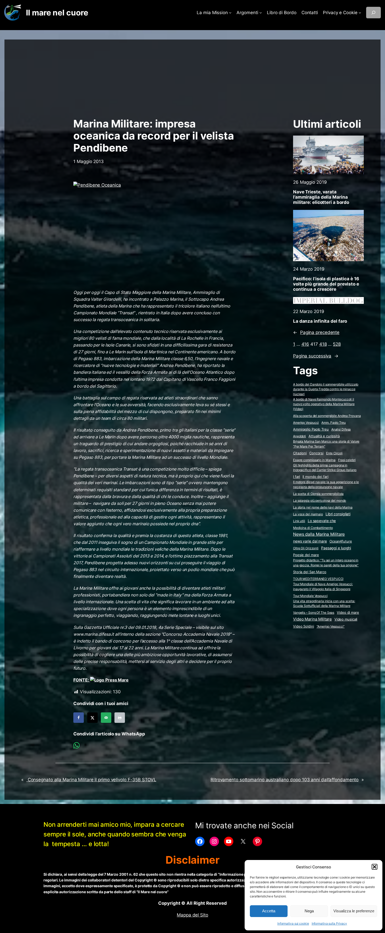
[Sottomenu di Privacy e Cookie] (360, 12)
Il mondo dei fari (315, 477)
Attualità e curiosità (324, 436)
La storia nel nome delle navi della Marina (323, 507)
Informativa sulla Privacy (329, 923)
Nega (309, 911)
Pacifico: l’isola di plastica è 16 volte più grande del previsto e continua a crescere (326, 284)
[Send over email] (106, 717)
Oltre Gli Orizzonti (305, 548)
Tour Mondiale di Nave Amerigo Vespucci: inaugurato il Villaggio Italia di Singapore (323, 586)
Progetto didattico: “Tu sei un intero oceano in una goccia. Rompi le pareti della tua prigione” (326, 562)
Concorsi (316, 453)
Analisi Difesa (341, 429)
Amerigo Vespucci (306, 422)
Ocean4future (340, 541)
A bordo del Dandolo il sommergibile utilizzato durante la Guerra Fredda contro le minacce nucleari (325, 389)
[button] (374, 866)
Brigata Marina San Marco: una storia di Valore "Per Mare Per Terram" (326, 443)
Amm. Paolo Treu (333, 422)
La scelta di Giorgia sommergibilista (318, 494)
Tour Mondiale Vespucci (310, 596)
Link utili (299, 521)
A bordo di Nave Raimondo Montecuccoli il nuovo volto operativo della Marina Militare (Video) (324, 404)
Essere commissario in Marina (314, 460)
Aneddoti (299, 436)
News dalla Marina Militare (319, 534)
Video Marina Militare (312, 619)
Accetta (268, 911)
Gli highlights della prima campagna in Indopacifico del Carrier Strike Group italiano (324, 467)
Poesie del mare (306, 555)
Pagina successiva (315, 356)
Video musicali (346, 619)
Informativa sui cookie (293, 923)
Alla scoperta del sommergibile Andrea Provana (327, 416)
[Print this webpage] (119, 717)
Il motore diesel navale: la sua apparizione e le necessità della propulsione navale (326, 484)
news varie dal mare (310, 541)
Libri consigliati (338, 514)
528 (337, 344)
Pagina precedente (316, 332)
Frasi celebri (347, 460)
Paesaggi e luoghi (336, 548)
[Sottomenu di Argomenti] (260, 12)
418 (323, 344)
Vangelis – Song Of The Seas (313, 612)
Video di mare (348, 612)
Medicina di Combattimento (313, 528)
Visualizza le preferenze (353, 911)
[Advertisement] (192, 76)
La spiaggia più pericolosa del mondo (319, 500)
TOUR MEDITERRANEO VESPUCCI (318, 579)
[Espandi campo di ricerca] (373, 12)
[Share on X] (92, 717)
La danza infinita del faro (320, 321)
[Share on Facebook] (78, 717)
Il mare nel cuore (57, 12)
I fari (296, 476)
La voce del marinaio (308, 514)
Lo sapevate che (322, 521)
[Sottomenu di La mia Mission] (230, 12)
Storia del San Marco (309, 572)
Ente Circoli (334, 453)
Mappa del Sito (192, 915)
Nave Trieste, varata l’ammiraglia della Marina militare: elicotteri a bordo (321, 197)
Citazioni (300, 453)
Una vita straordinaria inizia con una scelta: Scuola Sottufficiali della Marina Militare (324, 603)
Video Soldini (303, 626)
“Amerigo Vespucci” (331, 626)
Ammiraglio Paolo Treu (311, 429)
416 (305, 344)
